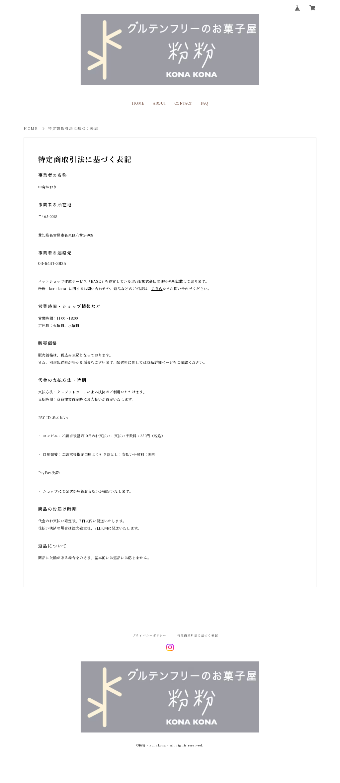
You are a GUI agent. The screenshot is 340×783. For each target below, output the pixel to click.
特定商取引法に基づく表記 (197, 635)
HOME (138, 103)
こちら (157, 288)
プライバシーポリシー (149, 635)
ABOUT (159, 103)
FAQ (204, 103)
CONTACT (183, 103)
